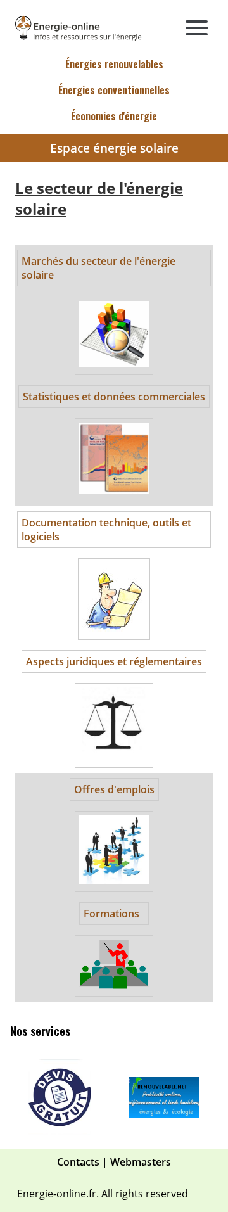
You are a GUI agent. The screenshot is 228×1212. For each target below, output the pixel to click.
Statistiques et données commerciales (114, 397)
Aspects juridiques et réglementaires (114, 661)
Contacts (78, 1162)
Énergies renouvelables (114, 64)
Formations (111, 914)
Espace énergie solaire (114, 147)
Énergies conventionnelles (114, 90)
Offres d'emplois (114, 789)
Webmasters (140, 1162)
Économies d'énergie (114, 116)
